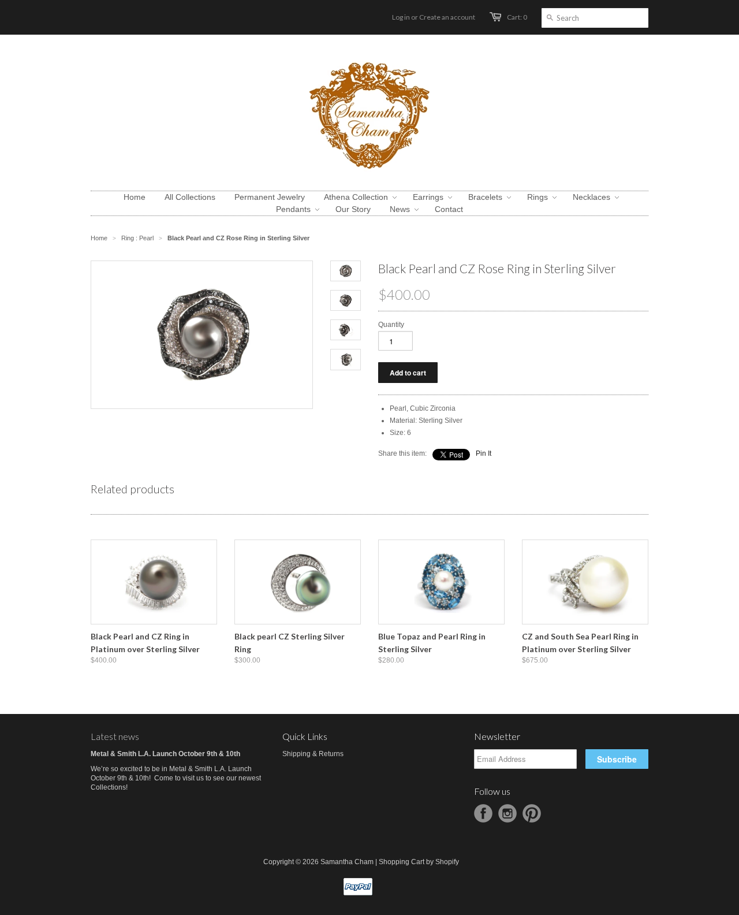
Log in (401, 17)
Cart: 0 (517, 17)
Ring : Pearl (137, 238)
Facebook (483, 813)
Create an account (447, 17)
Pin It (483, 453)
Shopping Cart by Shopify (419, 862)
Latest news (115, 736)
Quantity (391, 325)
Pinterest (531, 813)
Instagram (507, 813)
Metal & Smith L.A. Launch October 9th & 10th (165, 754)
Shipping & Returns (313, 754)
